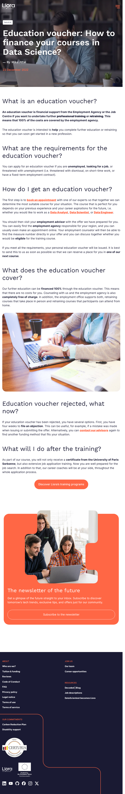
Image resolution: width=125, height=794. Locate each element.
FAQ (4, 686)
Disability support (11, 729)
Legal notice (8, 697)
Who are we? (9, 666)
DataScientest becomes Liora (80, 698)
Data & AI (7, 22)
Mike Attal (19, 62)
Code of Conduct (11, 681)
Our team (69, 666)
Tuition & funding (11, 671)
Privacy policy (9, 692)
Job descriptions (73, 692)
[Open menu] (117, 6)
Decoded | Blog (73, 687)
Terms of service (11, 707)
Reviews (6, 676)
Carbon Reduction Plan (14, 724)
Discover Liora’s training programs (61, 484)
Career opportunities (75, 671)
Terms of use (9, 702)
